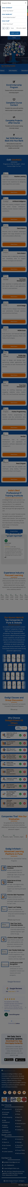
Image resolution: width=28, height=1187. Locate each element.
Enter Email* (5, 21)
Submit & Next (15, 33)
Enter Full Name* (7, 8)
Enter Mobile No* (7, 14)
